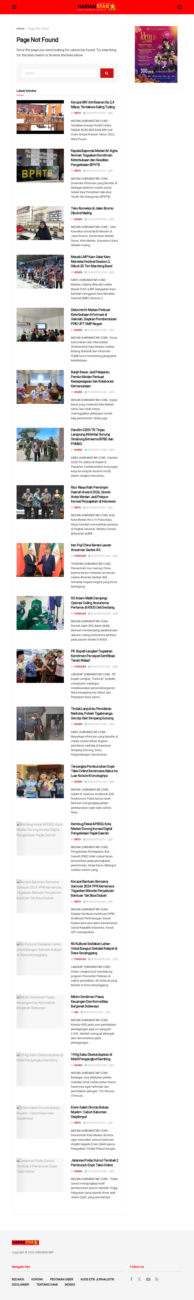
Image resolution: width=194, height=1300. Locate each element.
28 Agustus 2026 (95, 507)
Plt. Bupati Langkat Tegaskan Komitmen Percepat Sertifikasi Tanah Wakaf (93, 655)
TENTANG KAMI (47, 1284)
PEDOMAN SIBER (61, 1279)
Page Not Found (38, 28)
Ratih (77, 113)
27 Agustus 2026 (97, 1171)
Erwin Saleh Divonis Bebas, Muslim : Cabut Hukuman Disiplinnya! (90, 1111)
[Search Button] (107, 73)
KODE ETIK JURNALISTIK (97, 1279)
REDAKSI (18, 1279)
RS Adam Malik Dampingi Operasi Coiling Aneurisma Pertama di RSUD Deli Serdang (93, 602)
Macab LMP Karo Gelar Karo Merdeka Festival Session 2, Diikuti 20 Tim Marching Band (91, 261)
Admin (78, 219)
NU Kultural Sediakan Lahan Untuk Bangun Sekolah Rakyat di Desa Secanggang (94, 948)
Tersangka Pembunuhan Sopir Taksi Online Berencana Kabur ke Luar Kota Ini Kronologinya (94, 771)
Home (20, 28)
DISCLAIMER (20, 1284)
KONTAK (37, 1279)
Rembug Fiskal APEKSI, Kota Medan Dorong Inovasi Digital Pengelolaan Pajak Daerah (91, 828)
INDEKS (70, 1284)
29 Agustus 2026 (95, 113)
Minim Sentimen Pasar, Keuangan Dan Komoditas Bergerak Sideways (89, 1001)
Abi (76, 1012)
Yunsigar (80, 556)
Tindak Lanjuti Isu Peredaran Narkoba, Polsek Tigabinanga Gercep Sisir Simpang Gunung (92, 713)
